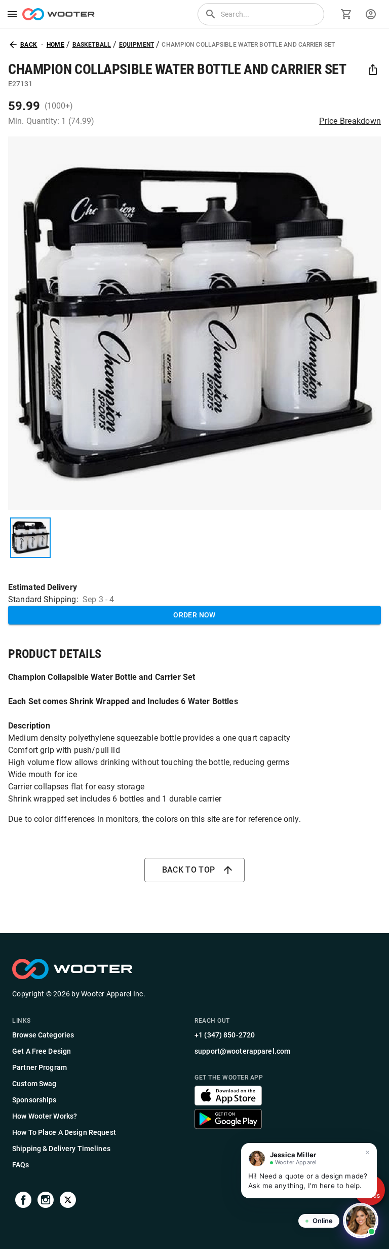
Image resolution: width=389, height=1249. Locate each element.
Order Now (194, 615)
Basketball (91, 44)
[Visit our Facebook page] (23, 1202)
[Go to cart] (346, 14)
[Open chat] (360, 1220)
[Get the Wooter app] (228, 1102)
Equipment (136, 44)
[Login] (371, 14)
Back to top (188, 870)
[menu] (12, 14)
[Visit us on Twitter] (68, 1202)
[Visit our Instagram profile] (45, 1202)
